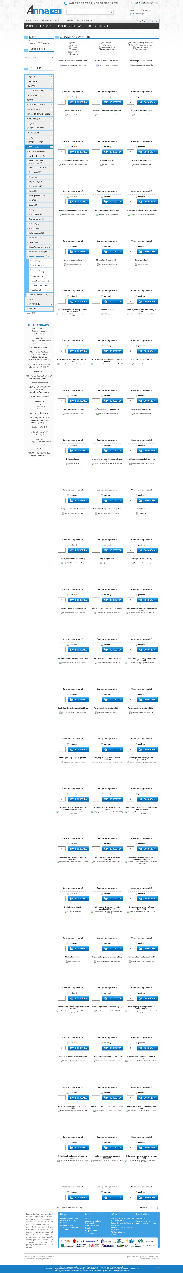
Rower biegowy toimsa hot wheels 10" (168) (72, 1107)
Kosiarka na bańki (141, 260)
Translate (46, 43)
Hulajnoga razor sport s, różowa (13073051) (141, 759)
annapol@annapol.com (39, 420)
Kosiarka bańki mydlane (73, 260)
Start (28, 21)
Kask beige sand (107, 310)
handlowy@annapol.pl (39, 417)
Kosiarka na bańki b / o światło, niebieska (141, 210)
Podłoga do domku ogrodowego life (72, 608)
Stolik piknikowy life (72, 957)
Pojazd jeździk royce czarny (141, 559)
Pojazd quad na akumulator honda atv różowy (141, 1107)
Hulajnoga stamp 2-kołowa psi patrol (107, 509)
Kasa (144, 10)
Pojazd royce (141, 509)
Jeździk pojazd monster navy (73, 409)
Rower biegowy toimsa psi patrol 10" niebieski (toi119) (141, 1008)
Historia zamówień (143, 1221)
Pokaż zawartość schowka (146, 1224)
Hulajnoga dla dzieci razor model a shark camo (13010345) (141, 808)
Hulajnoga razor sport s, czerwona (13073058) (107, 759)
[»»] (156, 1208)
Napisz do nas (87, 21)
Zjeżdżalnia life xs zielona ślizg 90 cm (107, 658)
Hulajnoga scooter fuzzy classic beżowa (72, 658)
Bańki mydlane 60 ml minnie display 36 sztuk (141, 311)
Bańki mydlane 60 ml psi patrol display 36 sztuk (73, 360)
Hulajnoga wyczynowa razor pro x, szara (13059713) (141, 1157)
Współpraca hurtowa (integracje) (93, 1222)
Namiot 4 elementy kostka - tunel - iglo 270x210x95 (141, 659)
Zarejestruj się (142, 21)
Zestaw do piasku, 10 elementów (107, 61)
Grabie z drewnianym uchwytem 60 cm (72, 61)
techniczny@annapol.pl (39, 392)
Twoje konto (140, 1218)
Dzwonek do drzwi (107, 160)
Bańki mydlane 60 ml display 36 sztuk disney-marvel (72, 311)
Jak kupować (90, 1233)
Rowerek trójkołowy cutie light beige (141, 708)
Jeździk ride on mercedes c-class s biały (107, 1056)
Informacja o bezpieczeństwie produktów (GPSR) (122, 1219)
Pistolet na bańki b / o (73, 111)
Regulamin (89, 1228)
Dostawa (57, 21)
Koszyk (134, 10)
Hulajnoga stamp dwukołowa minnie (141, 459)
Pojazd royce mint (107, 559)
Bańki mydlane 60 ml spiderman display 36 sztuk (107, 360)
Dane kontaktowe (92, 1226)
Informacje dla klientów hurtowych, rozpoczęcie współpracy (69, 1220)
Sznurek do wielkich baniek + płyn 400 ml (72, 160)
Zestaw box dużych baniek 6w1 (107, 210)
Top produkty (96, 26)
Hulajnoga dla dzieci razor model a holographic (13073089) (141, 858)
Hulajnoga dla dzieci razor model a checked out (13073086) (73, 808)
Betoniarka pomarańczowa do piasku (107, 111)
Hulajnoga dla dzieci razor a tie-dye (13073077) (107, 808)
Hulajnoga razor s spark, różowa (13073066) (141, 908)
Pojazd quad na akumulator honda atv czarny (72, 1157)
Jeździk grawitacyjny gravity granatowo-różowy (141, 609)
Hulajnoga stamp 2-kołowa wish (73, 509)
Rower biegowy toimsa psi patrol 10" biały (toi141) (73, 1008)
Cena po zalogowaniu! (72, 91)
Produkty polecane (70, 26)
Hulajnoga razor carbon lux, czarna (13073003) (107, 1157)
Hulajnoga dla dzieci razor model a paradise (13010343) (107, 908)
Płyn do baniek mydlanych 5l (107, 260)
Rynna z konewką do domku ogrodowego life (107, 460)
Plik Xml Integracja (118, 1232)
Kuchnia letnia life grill (72, 907)
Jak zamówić (46, 21)
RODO (113, 1235)
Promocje (32, 26)
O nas (36, 21)
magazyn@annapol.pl (39, 455)
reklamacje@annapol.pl (39, 378)
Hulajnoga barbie (72, 459)
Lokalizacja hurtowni (67, 1225)
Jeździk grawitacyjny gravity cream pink (107, 608)
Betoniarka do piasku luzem (141, 111)
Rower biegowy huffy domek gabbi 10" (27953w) (141, 1057)
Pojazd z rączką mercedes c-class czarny (107, 1106)
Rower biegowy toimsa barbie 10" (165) (107, 1007)
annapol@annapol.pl (39, 422)
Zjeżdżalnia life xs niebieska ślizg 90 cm (73, 708)
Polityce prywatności (121, 1271)
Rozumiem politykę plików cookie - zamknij (157, 1266)
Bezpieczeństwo (91, 1231)
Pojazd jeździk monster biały (141, 409)
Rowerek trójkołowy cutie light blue (107, 708)
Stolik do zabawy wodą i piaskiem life (142, 957)
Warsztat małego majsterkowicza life (73, 1056)
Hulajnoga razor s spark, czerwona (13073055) (72, 858)
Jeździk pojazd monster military (107, 409)
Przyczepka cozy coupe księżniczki (72, 758)
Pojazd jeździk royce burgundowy (72, 559)
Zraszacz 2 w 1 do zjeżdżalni (141, 359)
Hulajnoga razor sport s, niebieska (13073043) (107, 858)
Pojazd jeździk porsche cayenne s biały (107, 957)
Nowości (48, 26)
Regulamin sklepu (71, 21)
